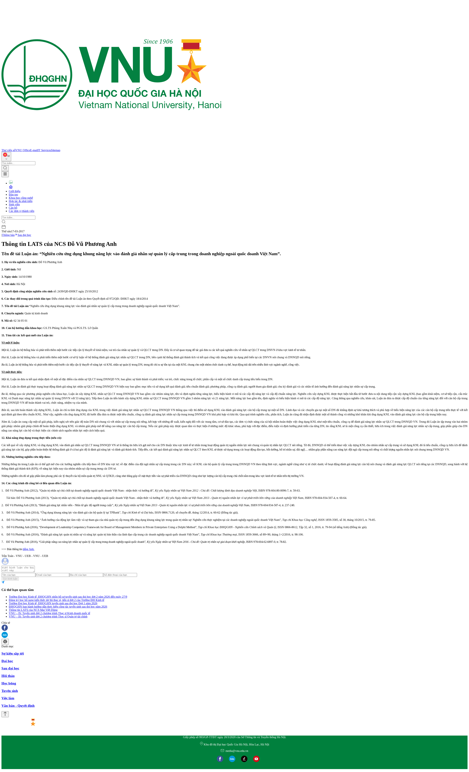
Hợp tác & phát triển (20, 201)
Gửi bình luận (10, 578)
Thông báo (8, 235)
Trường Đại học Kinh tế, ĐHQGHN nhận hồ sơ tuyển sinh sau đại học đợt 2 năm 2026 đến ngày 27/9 (68, 596)
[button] (234, 628)
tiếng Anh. (28, 549)
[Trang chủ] (111, 146)
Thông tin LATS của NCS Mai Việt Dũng (33, 609)
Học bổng (8, 683)
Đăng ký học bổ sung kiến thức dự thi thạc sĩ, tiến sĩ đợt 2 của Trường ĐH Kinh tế (56, 600)
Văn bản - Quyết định (18, 706)
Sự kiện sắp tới (12, 653)
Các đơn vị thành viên (21, 211)
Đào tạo (13, 194)
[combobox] (6, 156)
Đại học (7, 661)
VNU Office (22, 150)
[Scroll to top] (5, 714)
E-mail (34, 150)
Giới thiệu (14, 191)
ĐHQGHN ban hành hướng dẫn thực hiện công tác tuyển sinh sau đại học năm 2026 (58, 606)
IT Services (44, 150)
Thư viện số (8, 150)
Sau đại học (24, 235)
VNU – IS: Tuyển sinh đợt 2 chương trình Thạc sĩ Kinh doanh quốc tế (49, 613)
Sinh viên (14, 204)
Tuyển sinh (9, 691)
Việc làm (7, 698)
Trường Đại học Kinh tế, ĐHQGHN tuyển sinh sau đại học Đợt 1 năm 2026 (53, 603)
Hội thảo (8, 676)
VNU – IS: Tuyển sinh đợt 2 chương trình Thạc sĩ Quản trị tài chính (48, 616)
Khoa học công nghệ (21, 197)
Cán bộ (13, 207)
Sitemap (55, 150)
